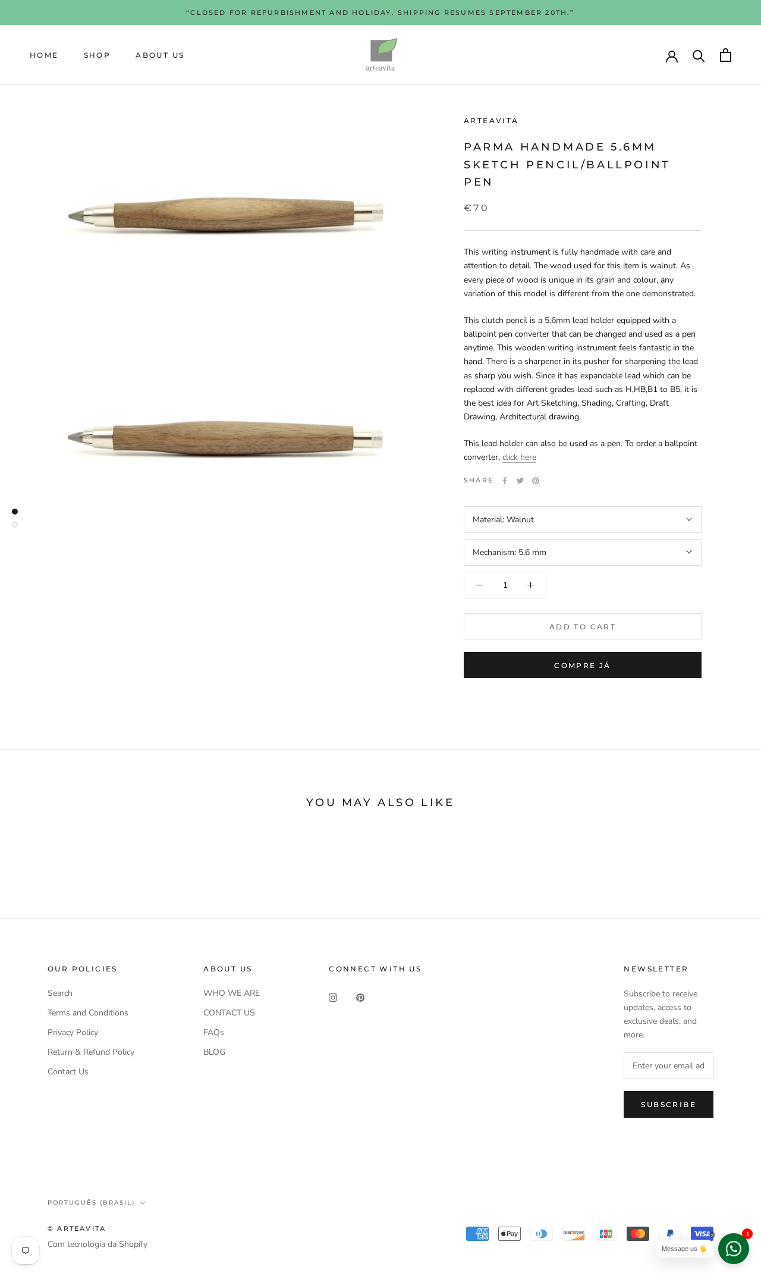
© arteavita (77, 1228)
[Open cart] (725, 55)
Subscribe (668, 1104)
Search (60, 993)
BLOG (214, 1052)
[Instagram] (333, 997)
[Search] (699, 55)
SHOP (97, 55)
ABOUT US (160, 55)
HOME (44, 55)
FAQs (213, 1032)
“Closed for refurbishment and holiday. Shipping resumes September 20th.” (380, 12)
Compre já (582, 665)
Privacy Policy (73, 1032)
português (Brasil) (91, 1202)
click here (519, 457)
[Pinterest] (535, 480)
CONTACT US (229, 1012)
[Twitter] (520, 480)
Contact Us (68, 1071)
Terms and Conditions (88, 1012)
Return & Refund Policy (91, 1052)
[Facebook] (504, 480)
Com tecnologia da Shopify (97, 1244)
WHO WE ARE (231, 993)
